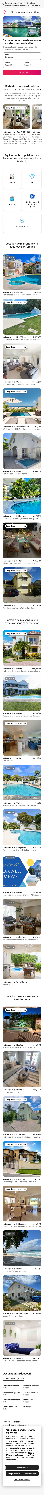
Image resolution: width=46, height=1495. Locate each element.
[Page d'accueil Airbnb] (4, 12)
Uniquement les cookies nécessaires (22, 1474)
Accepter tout (22, 1468)
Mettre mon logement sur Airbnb (25, 12)
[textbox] (12, 65)
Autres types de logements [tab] (13, 1378)
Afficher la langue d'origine (30, 5)
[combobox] (22, 57)
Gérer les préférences (22, 1480)
